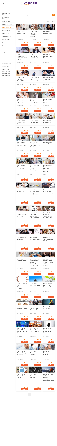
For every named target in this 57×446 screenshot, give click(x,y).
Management (5, 42)
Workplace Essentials (7, 63)
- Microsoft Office (6, 75)
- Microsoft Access (6, 73)
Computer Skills (5, 69)
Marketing (4, 45)
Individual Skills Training (5, 18)
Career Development (6, 27)
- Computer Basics (6, 71)
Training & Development (5, 59)
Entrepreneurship (6, 30)
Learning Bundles (6, 21)
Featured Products (6, 66)
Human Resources (6, 39)
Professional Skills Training (6, 14)
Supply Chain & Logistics (5, 52)
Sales (3, 49)
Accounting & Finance (7, 24)
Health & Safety (5, 33)
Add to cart (24, 45)
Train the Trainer (5, 56)
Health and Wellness (6, 36)
